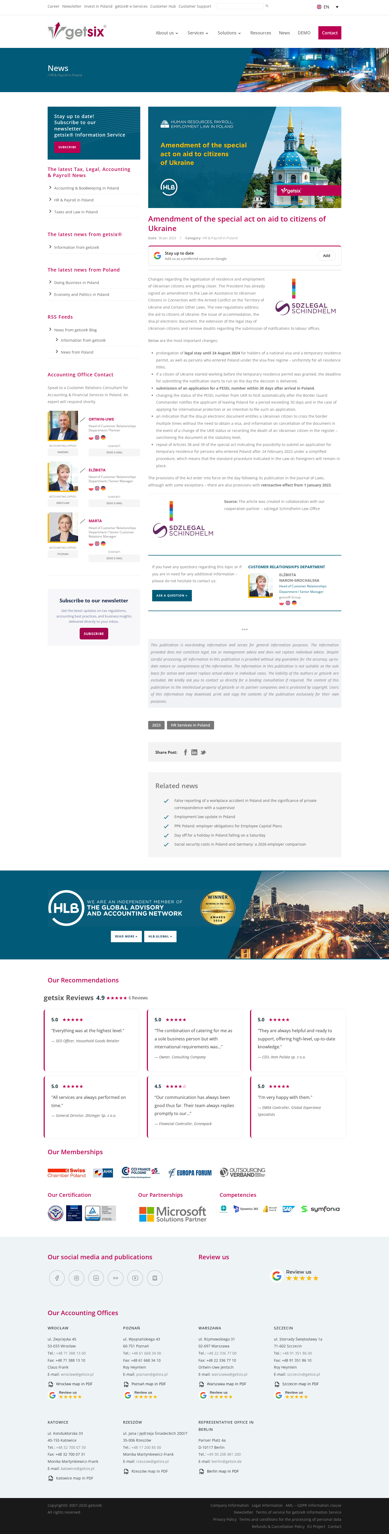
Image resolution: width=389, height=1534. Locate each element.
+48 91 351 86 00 (297, 1353)
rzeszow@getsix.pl (152, 1461)
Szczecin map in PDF (300, 1383)
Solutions (227, 33)
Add (326, 255)
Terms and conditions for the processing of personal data (290, 1519)
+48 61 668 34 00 (146, 1353)
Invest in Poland (98, 6)
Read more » (126, 936)
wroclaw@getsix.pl (77, 1374)
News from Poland (77, 352)
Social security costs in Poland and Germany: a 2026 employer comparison (240, 844)
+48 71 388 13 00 (71, 1353)
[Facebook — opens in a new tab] (57, 1278)
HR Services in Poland (190, 725)
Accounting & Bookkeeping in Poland (86, 188)
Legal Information (267, 1505)
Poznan (63, 554)
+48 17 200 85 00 (146, 1447)
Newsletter (72, 6)
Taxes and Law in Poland (76, 211)
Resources (260, 33)
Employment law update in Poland (204, 816)
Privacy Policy (225, 1519)
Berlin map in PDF (222, 1471)
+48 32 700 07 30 (71, 1447)
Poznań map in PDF (148, 1383)
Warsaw (62, 452)
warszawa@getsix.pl (229, 1374)
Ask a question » (172, 595)
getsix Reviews (69, 997)
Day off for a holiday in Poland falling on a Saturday (219, 835)
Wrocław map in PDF (73, 1383)
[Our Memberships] (81, 1180)
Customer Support (195, 6)
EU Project (316, 1526)
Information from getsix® (76, 247)
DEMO (304, 33)
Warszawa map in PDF (226, 1383)
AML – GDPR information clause (313, 1505)
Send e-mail (114, 452)
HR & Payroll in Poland (220, 238)
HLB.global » (160, 936)
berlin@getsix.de (227, 1461)
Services (196, 33)
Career (54, 6)
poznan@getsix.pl (152, 1374)
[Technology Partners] (280, 1211)
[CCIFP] (141, 1180)
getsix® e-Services (131, 6)
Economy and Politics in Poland (81, 294)
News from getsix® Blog (75, 329)
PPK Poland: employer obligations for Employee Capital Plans (228, 825)
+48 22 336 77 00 (222, 1353)
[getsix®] (77, 36)
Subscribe (67, 147)
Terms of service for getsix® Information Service (298, 1512)
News (284, 33)
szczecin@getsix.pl (303, 1374)
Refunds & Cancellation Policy (278, 1526)
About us (165, 33)
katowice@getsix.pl (77, 1468)
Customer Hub (163, 6)
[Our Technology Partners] (172, 1221)
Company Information (229, 1505)
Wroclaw (62, 503)
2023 (156, 725)
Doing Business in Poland (76, 282)
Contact (330, 33)
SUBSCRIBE (94, 633)
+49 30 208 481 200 (224, 1454)
